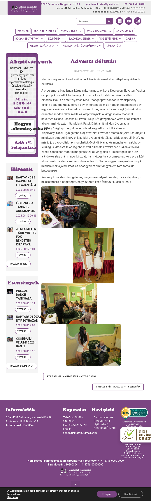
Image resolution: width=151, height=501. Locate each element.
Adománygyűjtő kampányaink (80, 45)
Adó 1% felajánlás (45, 31)
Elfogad (106, 494)
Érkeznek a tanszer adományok (25, 207)
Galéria (130, 38)
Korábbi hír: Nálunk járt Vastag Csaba (71, 376)
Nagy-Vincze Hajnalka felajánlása (26, 181)
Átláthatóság (124, 31)
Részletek (12, 497)
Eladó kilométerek (79, 38)
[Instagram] (138, 24)
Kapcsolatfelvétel (105, 428)
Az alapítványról (97, 31)
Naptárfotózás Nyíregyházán (29, 318)
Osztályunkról (69, 31)
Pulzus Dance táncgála (24, 294)
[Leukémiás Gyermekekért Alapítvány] (25, 8)
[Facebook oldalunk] (120, 24)
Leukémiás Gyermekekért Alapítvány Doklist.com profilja (134, 424)
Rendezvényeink (108, 38)
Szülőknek (54, 38)
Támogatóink (113, 45)
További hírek (18, 264)
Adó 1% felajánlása (23, 145)
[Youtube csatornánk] (129, 24)
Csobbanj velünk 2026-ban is (26, 342)
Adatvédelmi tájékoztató (102, 422)
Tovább (22, 195)
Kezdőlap (23, 31)
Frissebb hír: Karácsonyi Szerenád (118, 386)
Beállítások (130, 494)
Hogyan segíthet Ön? (27, 38)
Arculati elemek (103, 417)
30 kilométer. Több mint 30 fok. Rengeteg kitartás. (26, 236)
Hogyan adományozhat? (23, 126)
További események (21, 366)
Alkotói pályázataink (41, 45)
